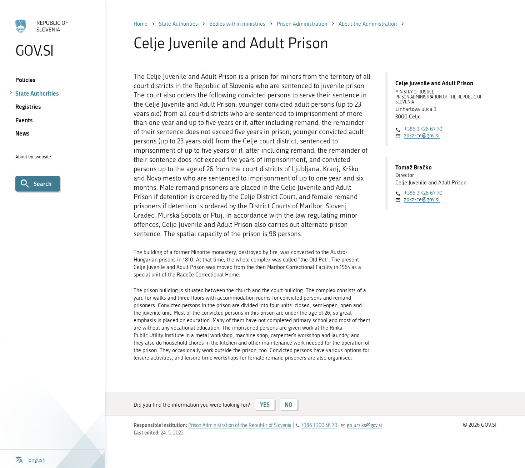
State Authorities (37, 93)
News (22, 133)
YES (265, 404)
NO (288, 404)
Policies (25, 80)
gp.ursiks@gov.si (364, 425)
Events (24, 120)
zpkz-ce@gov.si (422, 135)
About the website (33, 156)
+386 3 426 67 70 (423, 129)
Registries (28, 106)
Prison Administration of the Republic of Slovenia (239, 425)
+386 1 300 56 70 (319, 425)
